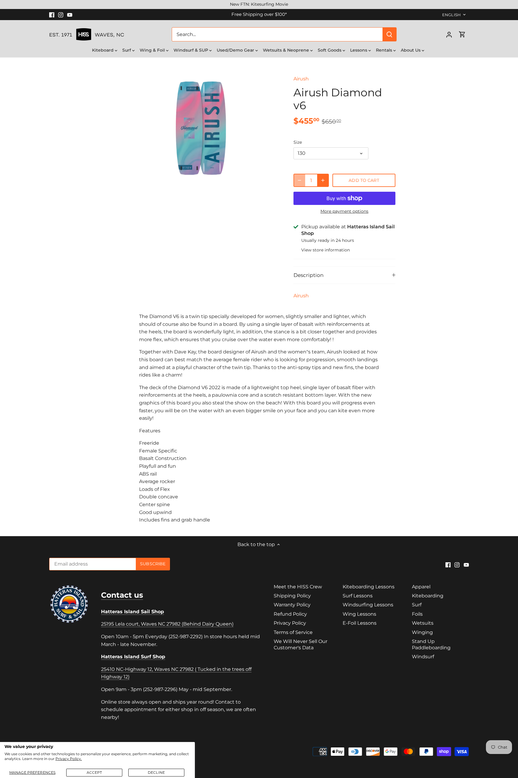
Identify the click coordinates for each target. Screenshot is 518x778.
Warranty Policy (292, 605)
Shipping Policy (292, 596)
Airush (301, 79)
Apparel (421, 587)
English (451, 14)
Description (308, 275)
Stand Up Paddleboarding (431, 644)
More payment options (344, 211)
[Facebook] (51, 14)
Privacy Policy (290, 623)
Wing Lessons (359, 614)
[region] (259, 4)
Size (297, 142)
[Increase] (323, 180)
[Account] (449, 34)
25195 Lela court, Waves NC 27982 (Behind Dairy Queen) (167, 624)
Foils (417, 614)
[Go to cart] (462, 34)
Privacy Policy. (68, 758)
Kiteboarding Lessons (368, 587)
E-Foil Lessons (360, 623)
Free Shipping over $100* (259, 14)
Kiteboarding (427, 596)
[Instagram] (60, 14)
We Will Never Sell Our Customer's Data (300, 644)
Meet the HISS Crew (298, 587)
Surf (416, 605)
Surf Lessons (358, 596)
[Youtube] (69, 14)
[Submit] (389, 34)
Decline (156, 772)
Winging (422, 632)
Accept (94, 772)
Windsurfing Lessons (368, 605)
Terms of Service (293, 632)
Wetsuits (422, 623)
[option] (201, 128)
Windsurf (423, 656)
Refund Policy (290, 614)
